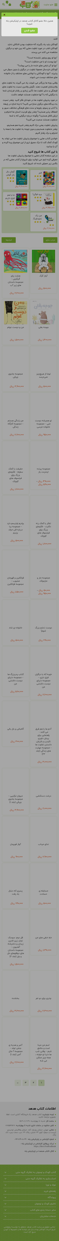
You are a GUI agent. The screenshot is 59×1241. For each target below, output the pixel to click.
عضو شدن (29, 30)
